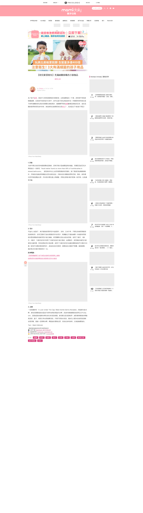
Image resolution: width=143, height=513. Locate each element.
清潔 (60, 337)
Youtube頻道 (50, 334)
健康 (35, 98)
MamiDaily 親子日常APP (43, 330)
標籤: (30, 337)
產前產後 (57, 20)
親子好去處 (81, 20)
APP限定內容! (33, 20)
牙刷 (67, 337)
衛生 (63, 106)
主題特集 (96, 20)
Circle (41, 88)
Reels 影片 (110, 20)
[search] (104, 8)
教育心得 (58, 79)
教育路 (50, 20)
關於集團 (45, 2)
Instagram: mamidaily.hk (44, 332)
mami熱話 (43, 20)
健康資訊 (65, 20)
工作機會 (98, 2)
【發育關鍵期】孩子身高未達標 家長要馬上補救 (44, 255)
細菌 (66, 104)
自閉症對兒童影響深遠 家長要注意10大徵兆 (42, 258)
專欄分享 (89, 20)
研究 (41, 337)
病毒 (48, 337)
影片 (103, 20)
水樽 (73, 337)
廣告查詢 (88, 2)
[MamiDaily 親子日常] (71, 11)
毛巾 (39, 341)
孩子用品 (32, 341)
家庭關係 (72, 20)
